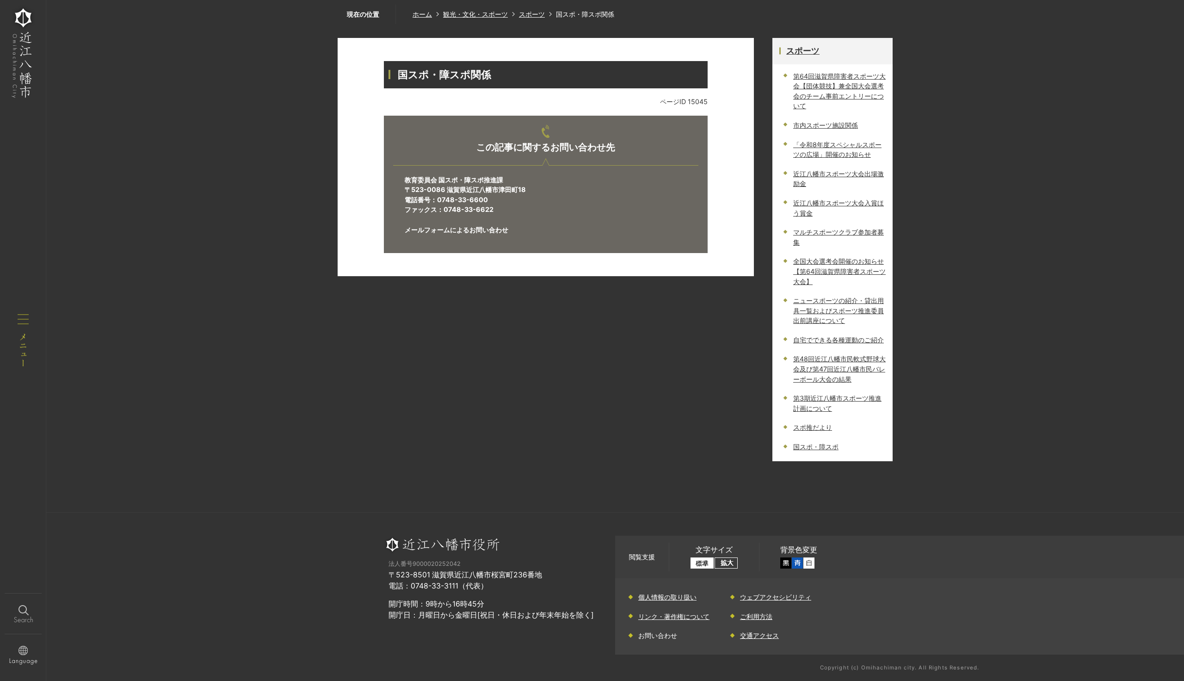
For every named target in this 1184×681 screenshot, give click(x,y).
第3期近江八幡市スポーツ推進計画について (837, 403)
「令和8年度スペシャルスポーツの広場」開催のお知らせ (837, 150)
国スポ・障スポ (816, 447)
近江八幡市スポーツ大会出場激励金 (838, 179)
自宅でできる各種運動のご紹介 (838, 340)
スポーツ (532, 14)
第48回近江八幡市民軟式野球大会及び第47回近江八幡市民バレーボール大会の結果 (839, 369)
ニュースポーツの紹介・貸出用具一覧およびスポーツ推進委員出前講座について (838, 310)
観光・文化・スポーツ (475, 14)
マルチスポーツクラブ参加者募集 (838, 237)
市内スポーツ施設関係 (825, 125)
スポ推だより (812, 427)
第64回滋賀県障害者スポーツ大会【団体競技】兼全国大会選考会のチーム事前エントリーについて (839, 91)
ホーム (422, 14)
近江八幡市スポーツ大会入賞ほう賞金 (838, 208)
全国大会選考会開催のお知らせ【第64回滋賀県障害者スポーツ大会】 (839, 271)
